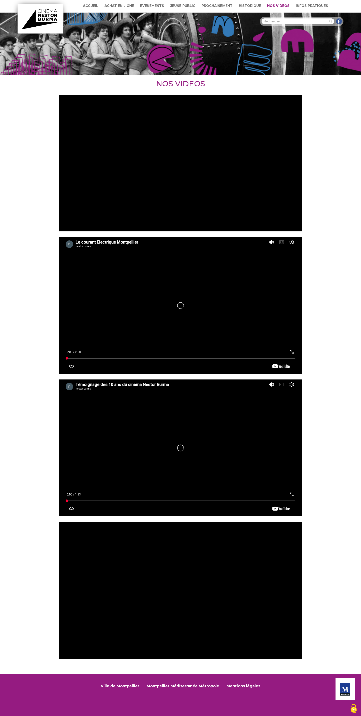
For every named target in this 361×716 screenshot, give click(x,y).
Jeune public (182, 6)
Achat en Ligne (119, 6)
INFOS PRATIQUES (312, 6)
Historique (250, 6)
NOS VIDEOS (278, 6)
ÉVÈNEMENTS (152, 6)
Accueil (90, 6)
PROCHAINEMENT (217, 6)
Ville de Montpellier (120, 686)
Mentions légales (243, 686)
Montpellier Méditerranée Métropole (183, 686)
